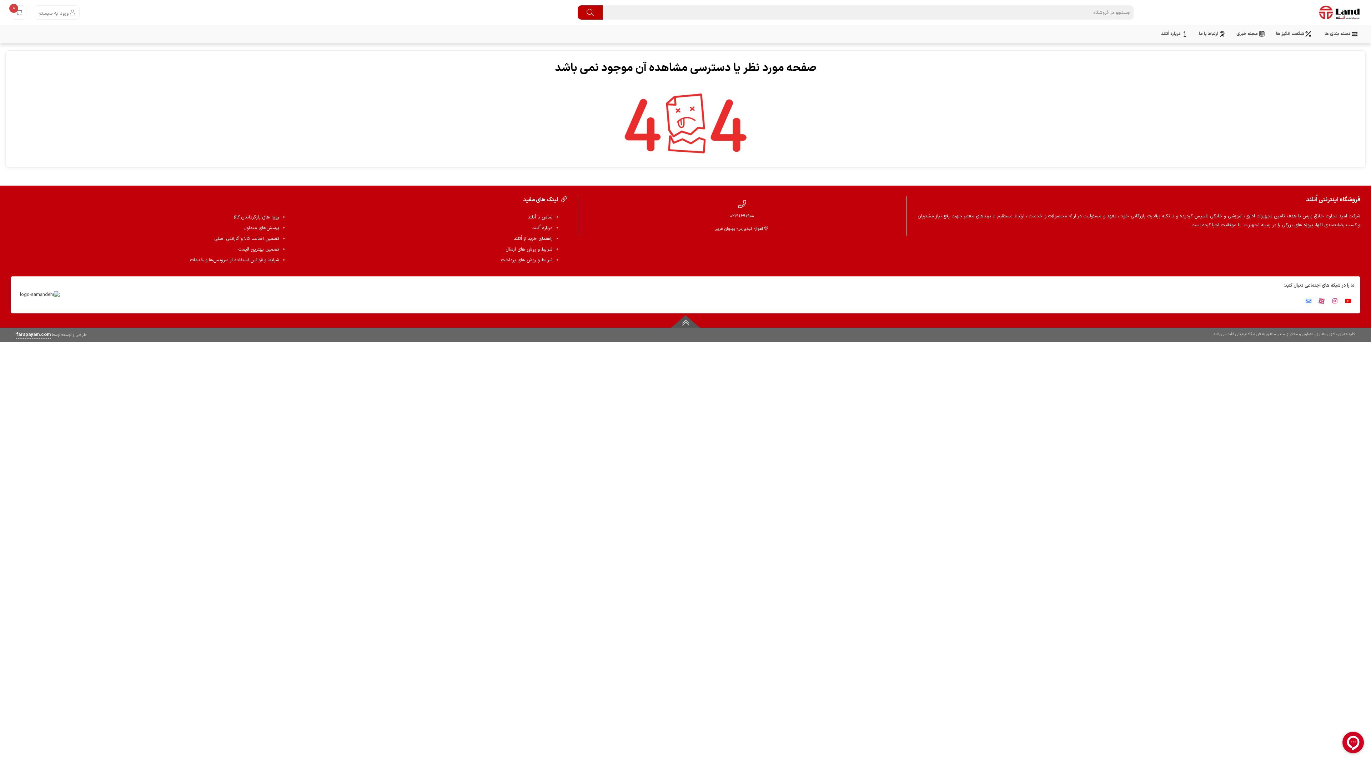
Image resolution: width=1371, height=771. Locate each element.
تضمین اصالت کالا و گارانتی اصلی (246, 238)
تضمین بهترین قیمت (258, 249)
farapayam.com (33, 334)
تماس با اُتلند (540, 217)
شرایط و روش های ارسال (529, 249)
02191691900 (742, 216)
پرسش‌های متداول (261, 228)
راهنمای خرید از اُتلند (533, 238)
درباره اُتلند (542, 228)
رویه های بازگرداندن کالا (256, 217)
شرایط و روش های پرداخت (527, 260)
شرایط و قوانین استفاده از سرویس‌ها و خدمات (234, 260)
